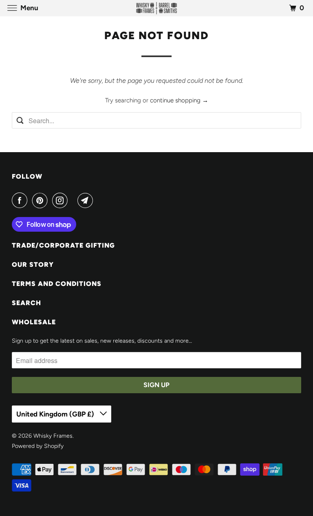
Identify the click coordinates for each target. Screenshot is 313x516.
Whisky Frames (53, 435)
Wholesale (34, 322)
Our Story (33, 264)
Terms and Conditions (56, 284)
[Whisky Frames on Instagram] (61, 200)
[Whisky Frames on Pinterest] (41, 200)
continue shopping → (179, 100)
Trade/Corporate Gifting (63, 245)
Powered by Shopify (38, 446)
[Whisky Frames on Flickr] (74, 200)
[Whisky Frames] (156, 8)
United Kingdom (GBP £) (56, 414)
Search (26, 303)
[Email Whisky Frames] (86, 200)
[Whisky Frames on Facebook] (21, 200)
